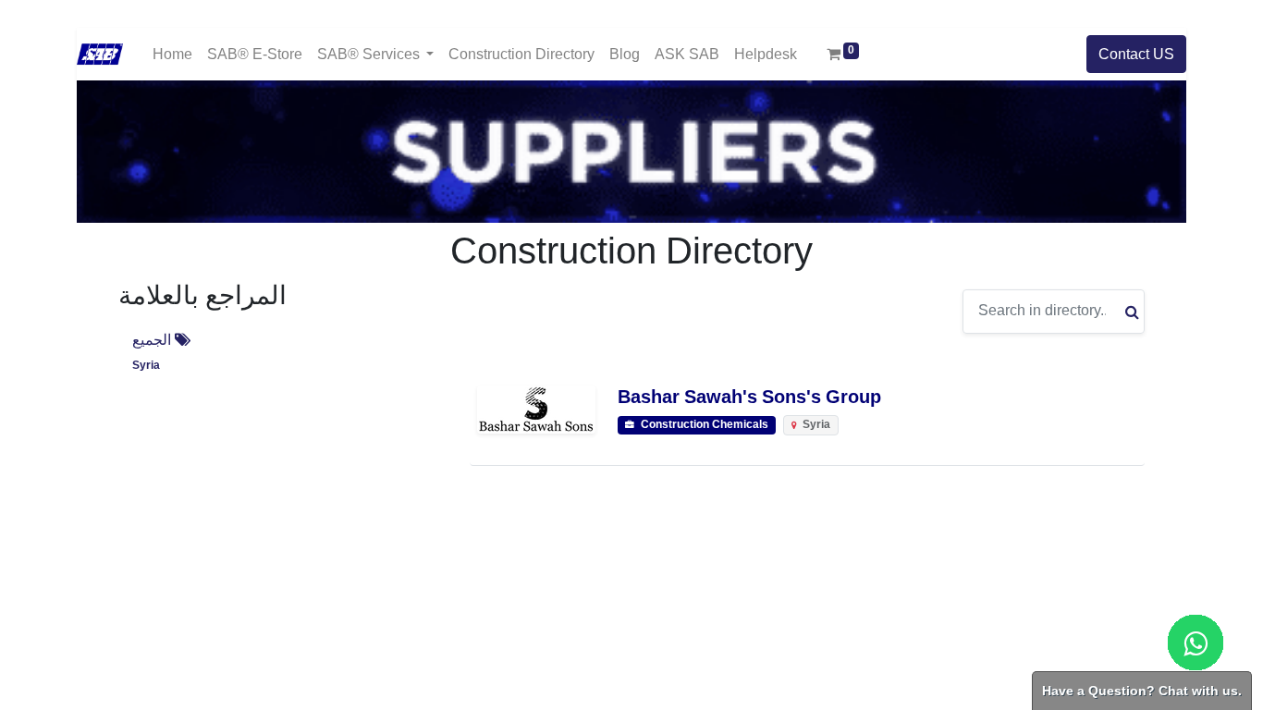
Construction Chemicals (703, 425)
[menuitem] (172, 54)
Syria (146, 365)
